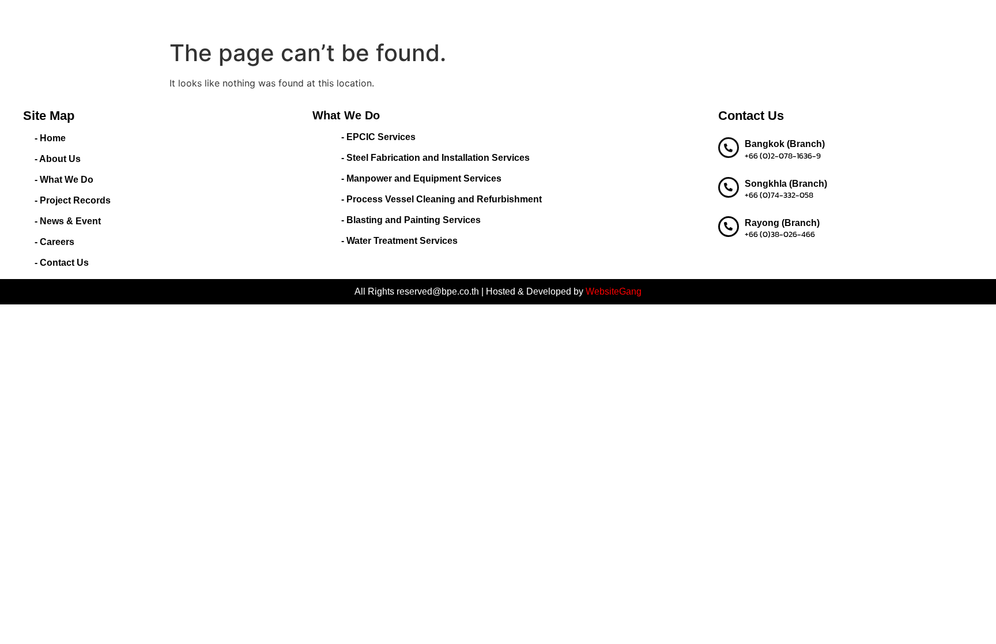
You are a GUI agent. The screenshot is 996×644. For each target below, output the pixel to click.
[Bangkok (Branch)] (728, 147)
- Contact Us (62, 263)
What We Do (446, 17)
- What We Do (64, 179)
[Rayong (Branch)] (728, 226)
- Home (50, 138)
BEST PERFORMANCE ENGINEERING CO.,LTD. (191, 17)
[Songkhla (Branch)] (728, 187)
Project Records (526, 17)
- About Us (58, 159)
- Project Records (73, 200)
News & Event (598, 17)
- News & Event (68, 221)
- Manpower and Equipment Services (421, 178)
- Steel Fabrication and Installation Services (435, 158)
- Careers (54, 242)
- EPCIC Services (378, 137)
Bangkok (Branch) (785, 144)
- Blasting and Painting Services (411, 220)
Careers (654, 17)
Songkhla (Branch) (786, 184)
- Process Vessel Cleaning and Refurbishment (441, 199)
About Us (391, 17)
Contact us (703, 17)
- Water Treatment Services (399, 241)
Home (348, 17)
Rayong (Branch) (782, 223)
